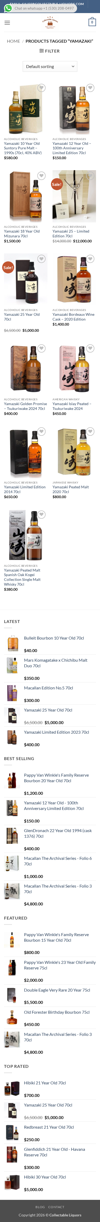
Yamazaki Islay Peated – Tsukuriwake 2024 (72, 406)
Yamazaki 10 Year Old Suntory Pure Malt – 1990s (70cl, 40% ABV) (23, 148)
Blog (40, 1207)
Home (13, 40)
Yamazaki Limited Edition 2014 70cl (25, 489)
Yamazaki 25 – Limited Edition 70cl (71, 233)
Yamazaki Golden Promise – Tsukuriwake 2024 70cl (25, 406)
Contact (56, 1207)
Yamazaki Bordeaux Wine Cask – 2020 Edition (73, 316)
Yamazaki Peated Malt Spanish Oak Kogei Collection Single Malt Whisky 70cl (22, 577)
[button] (7, 22)
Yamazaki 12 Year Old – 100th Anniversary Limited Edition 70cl (72, 148)
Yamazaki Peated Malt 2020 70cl (71, 489)
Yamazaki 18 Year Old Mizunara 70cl (22, 233)
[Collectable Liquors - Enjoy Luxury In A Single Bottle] (50, 22)
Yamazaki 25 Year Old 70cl (22, 316)
